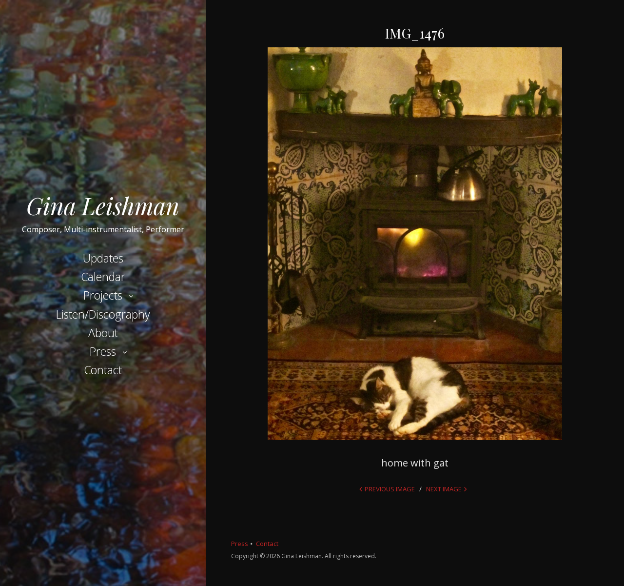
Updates (103, 258)
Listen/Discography (103, 314)
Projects (102, 295)
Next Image (444, 489)
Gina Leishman (102, 205)
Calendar (103, 276)
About (103, 333)
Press (103, 351)
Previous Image (390, 489)
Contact (103, 370)
